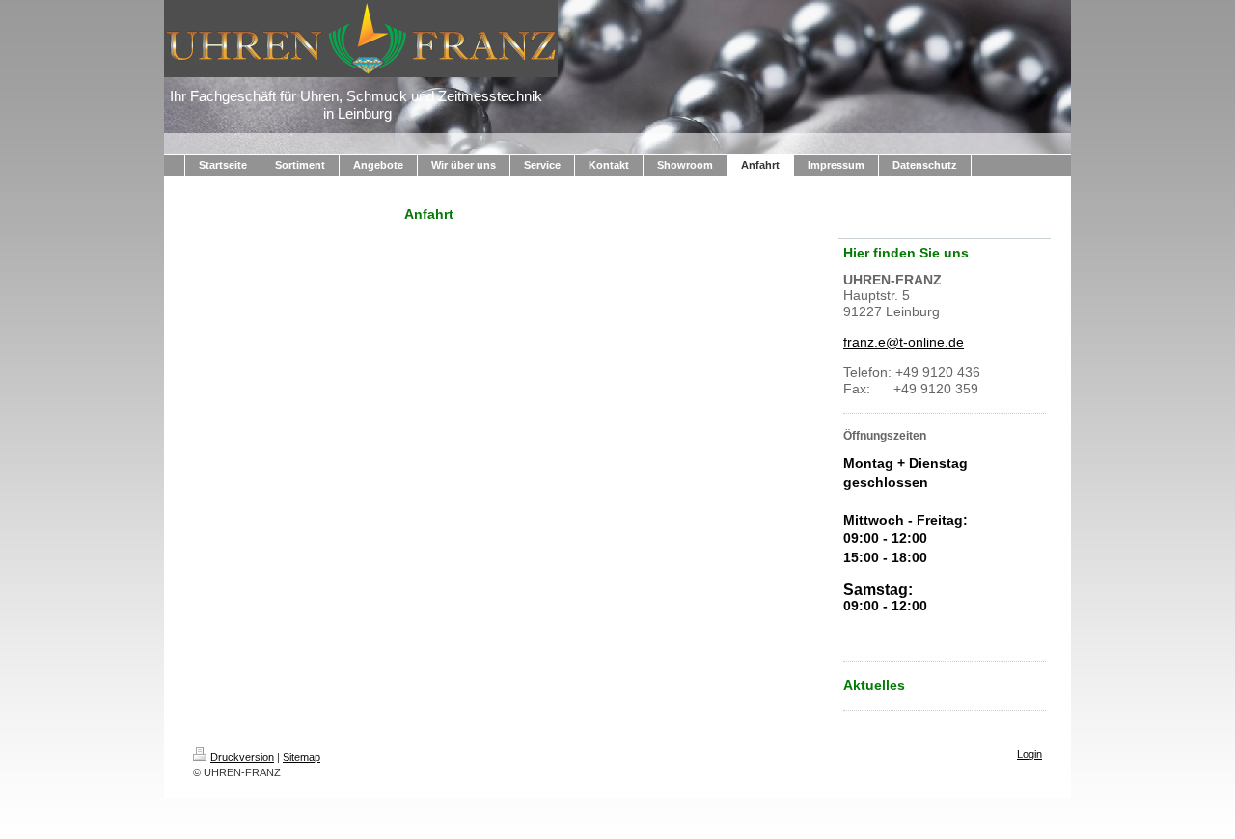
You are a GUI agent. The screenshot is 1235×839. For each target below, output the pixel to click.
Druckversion (242, 757)
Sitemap (301, 757)
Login (1029, 754)
